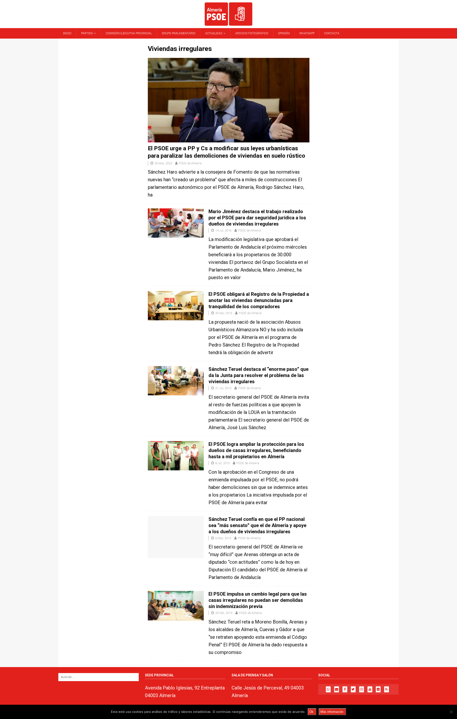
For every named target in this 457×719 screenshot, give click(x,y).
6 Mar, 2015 (223, 538)
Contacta (331, 33)
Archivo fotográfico (251, 33)
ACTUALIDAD (213, 33)
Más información (331, 712)
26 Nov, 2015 (223, 313)
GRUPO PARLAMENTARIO (178, 33)
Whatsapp (306, 33)
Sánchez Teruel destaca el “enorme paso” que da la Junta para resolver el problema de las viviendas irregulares (258, 375)
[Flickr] (378, 689)
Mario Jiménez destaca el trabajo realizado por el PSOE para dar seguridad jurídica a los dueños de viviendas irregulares (257, 218)
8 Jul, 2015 (222, 463)
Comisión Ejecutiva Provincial (129, 33)
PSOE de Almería (190, 163)
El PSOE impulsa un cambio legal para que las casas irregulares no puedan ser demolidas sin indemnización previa (258, 600)
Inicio (67, 33)
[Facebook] (345, 689)
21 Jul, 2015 (223, 388)
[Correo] (336, 689)
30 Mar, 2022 (163, 163)
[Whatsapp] (328, 689)
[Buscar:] (98, 677)
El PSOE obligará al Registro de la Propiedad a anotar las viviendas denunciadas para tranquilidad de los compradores (259, 300)
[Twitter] (353, 689)
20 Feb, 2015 (223, 613)
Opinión (284, 33)
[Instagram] (361, 689)
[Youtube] (370, 689)
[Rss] (386, 689)
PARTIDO (87, 33)
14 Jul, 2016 (223, 230)
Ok (311, 712)
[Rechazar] (451, 711)
